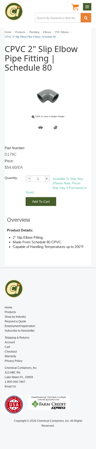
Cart (7, 347)
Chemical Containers (16, 12)
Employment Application (20, 326)
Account (10, 342)
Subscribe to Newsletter (20, 330)
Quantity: (11, 178)
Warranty (10, 356)
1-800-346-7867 (15, 381)
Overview (18, 220)
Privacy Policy (13, 361)
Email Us (10, 386)
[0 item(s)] (75, 8)
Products (10, 312)
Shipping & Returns (17, 337)
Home (8, 307)
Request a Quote (15, 321)
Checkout (11, 351)
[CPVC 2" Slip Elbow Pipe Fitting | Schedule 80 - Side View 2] (55, 127)
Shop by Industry (15, 316)
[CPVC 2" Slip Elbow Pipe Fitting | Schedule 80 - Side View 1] (41, 127)
